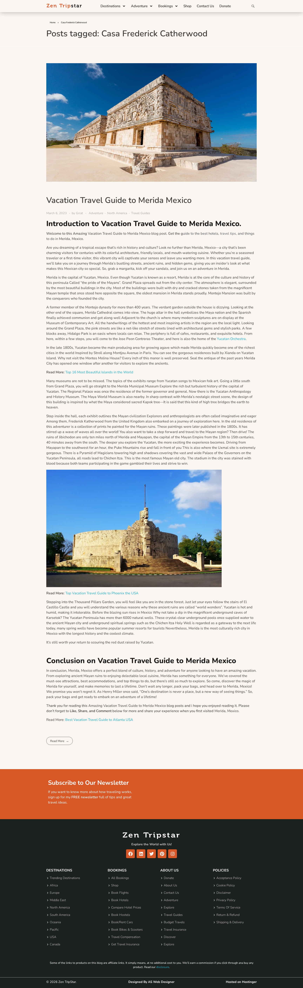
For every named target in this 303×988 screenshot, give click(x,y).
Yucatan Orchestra (231, 338)
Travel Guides (140, 213)
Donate (225, 6)
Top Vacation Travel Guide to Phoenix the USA (102, 593)
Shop (187, 6)
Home (52, 22)
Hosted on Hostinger (241, 982)
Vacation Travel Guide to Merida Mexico (119, 200)
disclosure (162, 967)
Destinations (110, 6)
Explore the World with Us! (151, 844)
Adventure (139, 6)
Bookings (165, 6)
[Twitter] (151, 853)
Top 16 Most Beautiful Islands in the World (99, 372)
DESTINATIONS (59, 870)
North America (117, 213)
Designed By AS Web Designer (151, 982)
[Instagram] (172, 853)
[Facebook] (130, 853)
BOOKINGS (117, 870)
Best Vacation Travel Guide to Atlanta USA (99, 719)
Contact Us (205, 6)
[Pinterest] (162, 853)
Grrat (80, 213)
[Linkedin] (141, 853)
